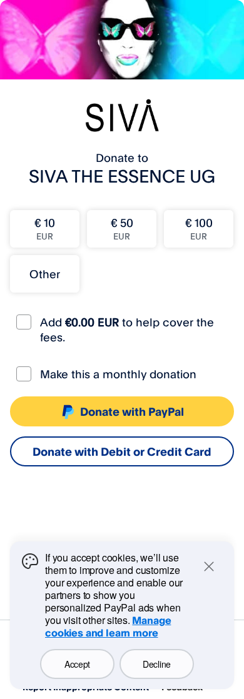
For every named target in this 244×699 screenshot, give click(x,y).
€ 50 (122, 228)
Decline (157, 664)
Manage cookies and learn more (108, 626)
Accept (77, 664)
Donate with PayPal (132, 411)
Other (44, 274)
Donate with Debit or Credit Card (122, 451)
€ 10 (44, 228)
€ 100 (199, 228)
